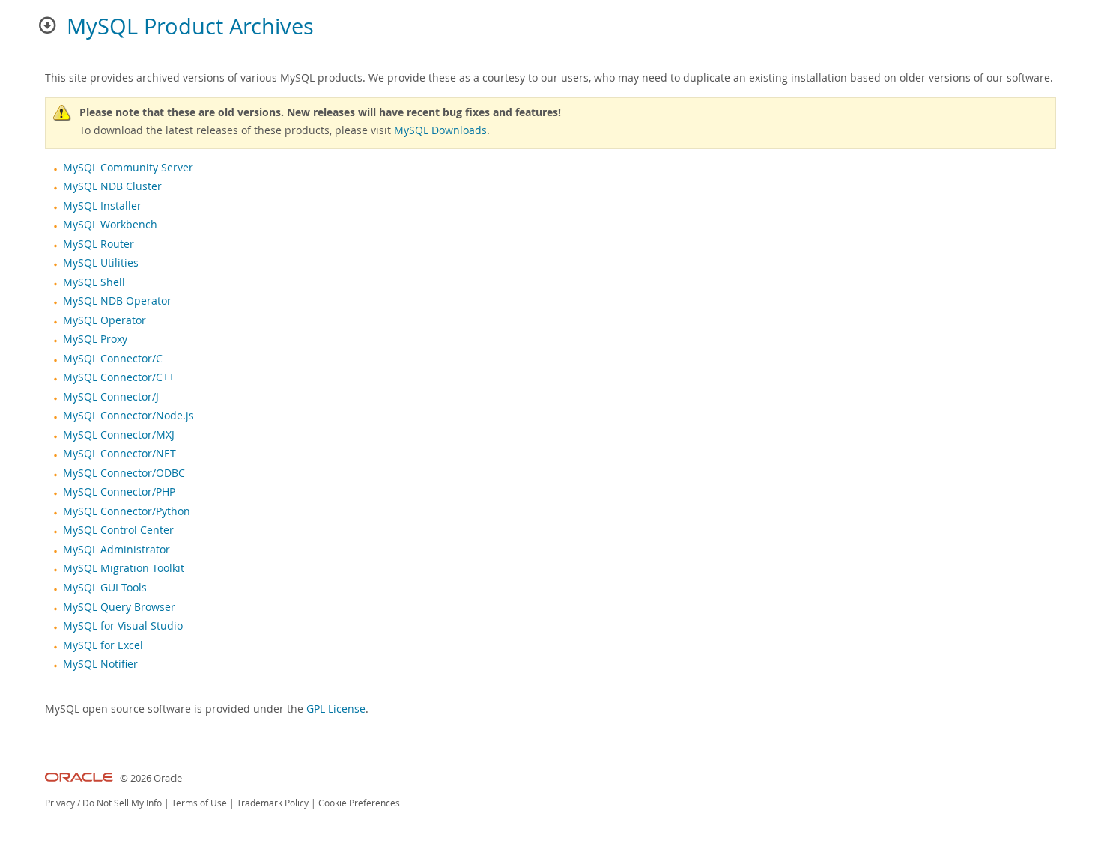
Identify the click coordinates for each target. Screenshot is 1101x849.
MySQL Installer (102, 206)
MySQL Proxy (95, 339)
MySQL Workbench (110, 224)
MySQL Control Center (118, 530)
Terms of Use (199, 803)
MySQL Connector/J (111, 397)
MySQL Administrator (116, 549)
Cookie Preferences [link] (359, 803)
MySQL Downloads (440, 130)
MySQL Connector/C (113, 358)
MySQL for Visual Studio (123, 626)
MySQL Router (98, 244)
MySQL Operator (104, 320)
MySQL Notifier (100, 664)
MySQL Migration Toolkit (123, 568)
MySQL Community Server (128, 167)
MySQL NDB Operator (117, 301)
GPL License (336, 709)
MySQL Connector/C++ (119, 377)
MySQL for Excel (103, 645)
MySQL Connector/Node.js (128, 415)
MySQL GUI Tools (105, 587)
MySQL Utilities (101, 263)
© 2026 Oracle (151, 778)
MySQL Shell (94, 282)
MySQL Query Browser (119, 607)
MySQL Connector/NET (119, 453)
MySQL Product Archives (190, 26)
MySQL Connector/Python (126, 511)
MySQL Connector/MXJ (119, 435)
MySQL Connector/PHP (119, 492)
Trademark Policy (273, 803)
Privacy (60, 803)
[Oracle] (79, 778)
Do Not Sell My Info (122, 803)
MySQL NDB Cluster (112, 186)
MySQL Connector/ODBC (124, 473)
